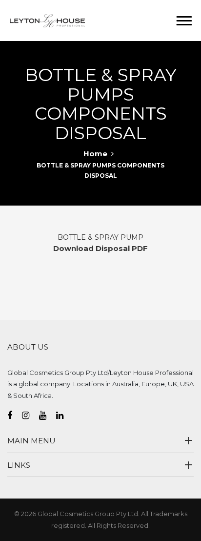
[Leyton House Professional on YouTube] (47, 415)
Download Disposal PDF (100, 248)
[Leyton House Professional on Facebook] (14, 415)
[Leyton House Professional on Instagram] (30, 415)
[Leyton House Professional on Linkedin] (64, 415)
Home (95, 153)
